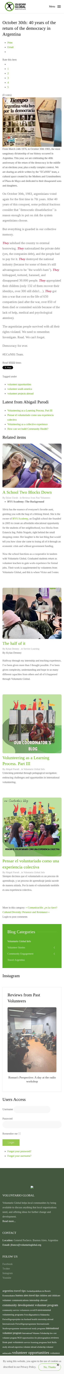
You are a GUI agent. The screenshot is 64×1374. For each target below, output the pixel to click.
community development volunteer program (30, 1305)
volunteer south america (19, 389)
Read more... (9, 1221)
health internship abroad (42, 1319)
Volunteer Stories (16, 947)
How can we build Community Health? (27, 428)
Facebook (7, 1264)
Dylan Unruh (12, 498)
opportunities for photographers (36, 1338)
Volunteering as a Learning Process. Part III (29, 410)
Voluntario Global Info (34, 769)
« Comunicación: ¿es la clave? (41, 907)
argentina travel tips (14, 1290)
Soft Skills (52, 1342)
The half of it (13, 643)
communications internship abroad (29, 1300)
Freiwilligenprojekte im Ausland (17, 1319)
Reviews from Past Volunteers (36, 498)
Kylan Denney (12, 649)
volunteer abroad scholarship (34, 1347)
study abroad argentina (12, 1347)
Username (7, 1109)
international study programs (33, 1328)
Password (7, 1118)
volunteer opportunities (19, 384)
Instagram (7, 1273)
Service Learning (31, 649)
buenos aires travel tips (28, 1295)
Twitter (6, 1268)
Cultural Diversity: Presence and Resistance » (26, 912)
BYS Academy (20, 518)
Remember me (10, 1133)
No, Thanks (49, 1367)
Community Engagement (20, 953)
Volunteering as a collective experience (27, 424)
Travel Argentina (16, 960)
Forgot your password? (19, 1151)
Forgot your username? (19, 1155)
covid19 (34, 1310)
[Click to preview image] (32, 121)
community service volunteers (16, 1310)
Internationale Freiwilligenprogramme (19, 1324)
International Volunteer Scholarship (36, 1333)
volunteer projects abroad (20, 393)
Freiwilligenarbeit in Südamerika (36, 1315)
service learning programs (35, 1342)
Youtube (6, 1277)
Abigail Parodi (12, 769)
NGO (19, 1338)
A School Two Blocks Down (27, 492)
